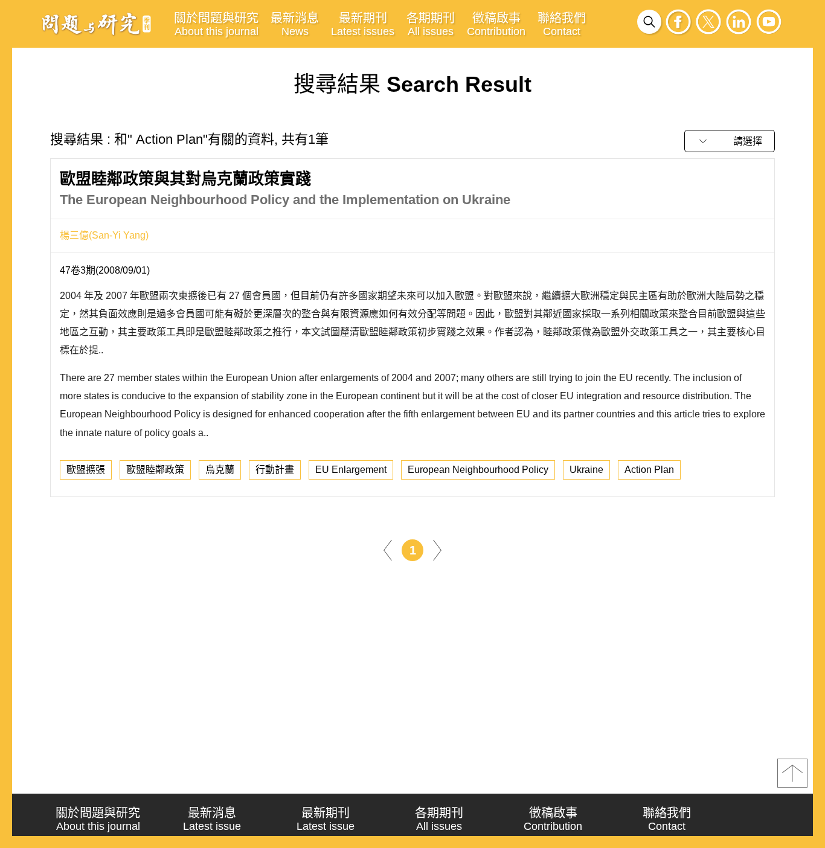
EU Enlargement (351, 469)
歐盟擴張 (85, 469)
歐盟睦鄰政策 (155, 469)
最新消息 (295, 24)
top (792, 773)
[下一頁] (437, 549)
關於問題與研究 (216, 24)
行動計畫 (274, 469)
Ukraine (586, 469)
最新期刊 (362, 24)
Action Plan (649, 469)
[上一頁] (388, 549)
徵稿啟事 (496, 24)
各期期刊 (430, 24)
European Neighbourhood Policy (478, 469)
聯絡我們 (562, 24)
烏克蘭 (219, 469)
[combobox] (729, 141)
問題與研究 (96, 23)
